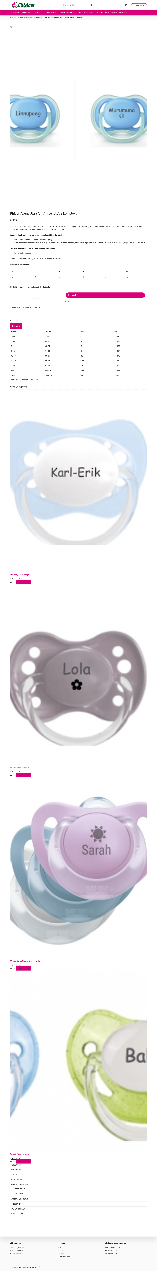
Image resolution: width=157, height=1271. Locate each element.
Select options (23, 582)
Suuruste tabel (15, 1254)
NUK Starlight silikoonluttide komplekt (25, 961)
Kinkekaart (99, 13)
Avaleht (13, 17)
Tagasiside (123, 13)
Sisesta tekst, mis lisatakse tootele (26, 307)
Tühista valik (66, 302)
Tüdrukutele (26, 13)
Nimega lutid (38, 17)
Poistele (38, 13)
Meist (59, 1247)
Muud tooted (17, 1214)
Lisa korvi (16, 326)
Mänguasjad (51, 13)
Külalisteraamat (63, 1257)
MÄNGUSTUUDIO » (139, 5)
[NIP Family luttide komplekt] (78, 482)
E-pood (60, 1250)
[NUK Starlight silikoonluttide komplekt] (78, 868)
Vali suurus (35, 298)
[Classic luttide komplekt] (78, 675)
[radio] (105, 295)
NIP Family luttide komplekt (20, 575)
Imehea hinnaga (111, 13)
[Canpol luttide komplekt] (78, 1062)
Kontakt (60, 1254)
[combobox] (76, 5)
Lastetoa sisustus (85, 13)
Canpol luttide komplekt (19, 1154)
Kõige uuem (14, 13)
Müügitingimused (17, 1247)
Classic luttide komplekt (19, 768)
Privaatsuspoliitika (17, 1250)
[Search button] (92, 5)
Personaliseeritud (67, 13)
